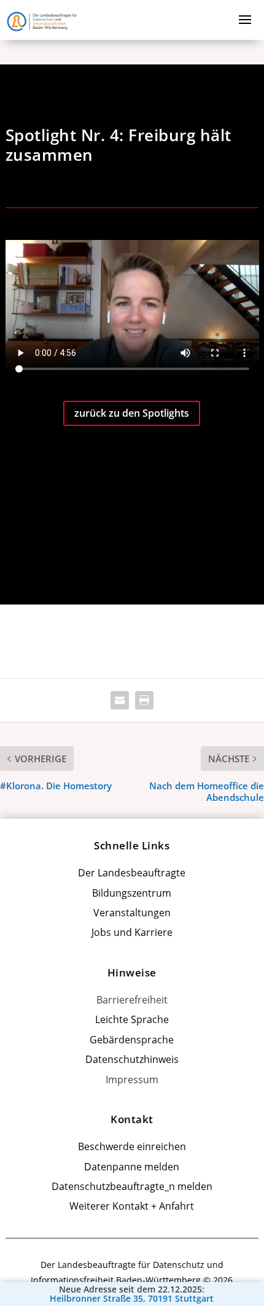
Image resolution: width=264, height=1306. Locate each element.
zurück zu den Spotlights (131, 413)
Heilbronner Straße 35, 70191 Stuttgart (132, 1298)
